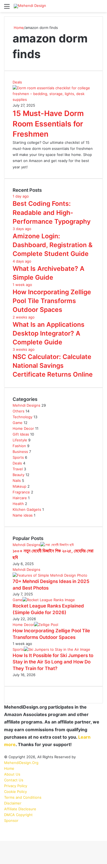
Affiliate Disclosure (20, 809)
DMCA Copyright (18, 814)
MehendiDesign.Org (21, 762)
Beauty (18, 474)
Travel (18, 469)
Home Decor (23, 428)
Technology (22, 417)
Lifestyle (20, 440)
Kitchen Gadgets (27, 509)
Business (20, 451)
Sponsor (11, 820)
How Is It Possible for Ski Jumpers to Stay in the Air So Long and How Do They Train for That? (53, 662)
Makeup (19, 486)
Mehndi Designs (26, 405)
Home (18, 27)
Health (18, 503)
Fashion (19, 446)
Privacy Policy (15, 786)
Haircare (20, 498)
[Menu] (7, 8)
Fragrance (21, 492)
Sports (18, 457)
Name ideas (23, 515)
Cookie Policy (15, 791)
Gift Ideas (21, 434)
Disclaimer (12, 803)
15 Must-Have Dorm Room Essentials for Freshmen (48, 124)
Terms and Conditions (22, 797)
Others (18, 411)
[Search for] (100, 8)
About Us (12, 774)
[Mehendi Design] (30, 6)
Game (17, 422)
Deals (17, 463)
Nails (17, 480)
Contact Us (13, 780)
